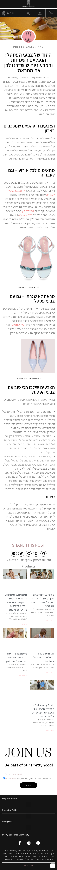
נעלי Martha (18, 325)
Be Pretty (12, 77)
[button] (43, 554)
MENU (10, 13)
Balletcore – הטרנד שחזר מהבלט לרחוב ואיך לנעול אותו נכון (16, 657)
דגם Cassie (25, 215)
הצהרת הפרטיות (11, 779)
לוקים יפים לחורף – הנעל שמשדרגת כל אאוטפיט (43, 657)
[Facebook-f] (20, 843)
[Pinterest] (38, 843)
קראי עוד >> (50, 620)
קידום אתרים (28, 866)
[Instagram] (29, 843)
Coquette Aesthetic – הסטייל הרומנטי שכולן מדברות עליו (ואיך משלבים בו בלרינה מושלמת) (16, 602)
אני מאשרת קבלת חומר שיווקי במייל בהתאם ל (28, 778)
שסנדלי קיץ (28, 211)
